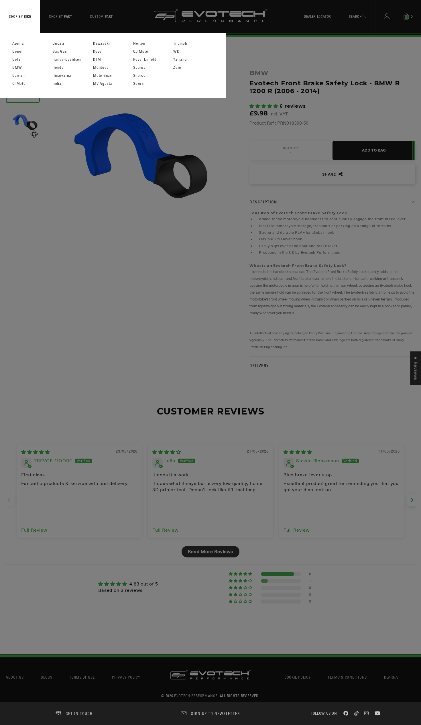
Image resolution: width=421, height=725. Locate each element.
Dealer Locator (317, 16)
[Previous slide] (9, 500)
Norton (139, 43)
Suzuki (139, 83)
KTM (97, 59)
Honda (58, 67)
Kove (97, 51)
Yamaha (180, 59)
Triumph (180, 43)
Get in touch (79, 713)
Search (356, 16)
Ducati (58, 43)
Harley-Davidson (67, 59)
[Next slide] (411, 500)
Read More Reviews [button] (210, 552)
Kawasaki (101, 43)
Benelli (18, 51)
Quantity (291, 148)
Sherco (139, 75)
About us (14, 677)
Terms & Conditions (347, 677)
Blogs (46, 677)
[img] (35, 452)
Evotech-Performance (195, 695)
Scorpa (139, 67)
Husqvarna (61, 75)
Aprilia (18, 43)
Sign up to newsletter (215, 713)
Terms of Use (82, 677)
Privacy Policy (126, 677)
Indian (58, 83)
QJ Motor (141, 51)
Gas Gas (59, 51)
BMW (17, 67)
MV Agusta (102, 83)
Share (329, 174)
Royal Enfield (144, 59)
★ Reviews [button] (415, 368)
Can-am (18, 75)
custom (101, 16)
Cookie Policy (297, 677)
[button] (264, 106)
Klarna (391, 677)
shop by (20, 16)
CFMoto (19, 83)
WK (176, 51)
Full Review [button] (34, 530)
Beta (16, 59)
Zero (177, 67)
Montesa (101, 67)
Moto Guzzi (103, 75)
